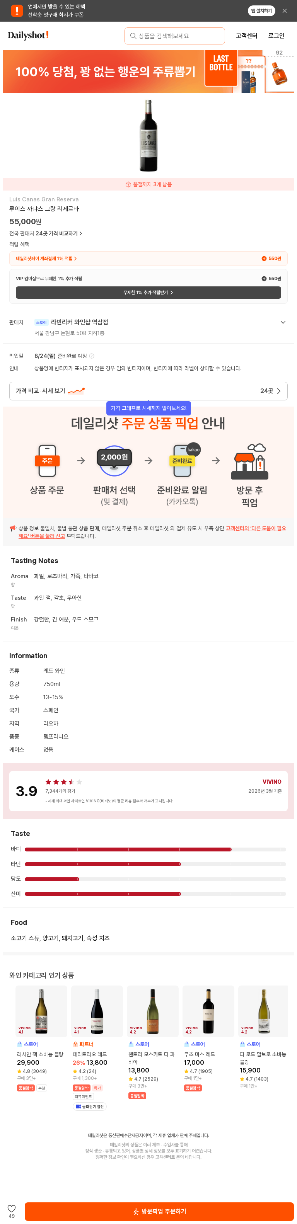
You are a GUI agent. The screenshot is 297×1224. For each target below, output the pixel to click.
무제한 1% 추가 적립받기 (145, 292)
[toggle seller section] (283, 322)
